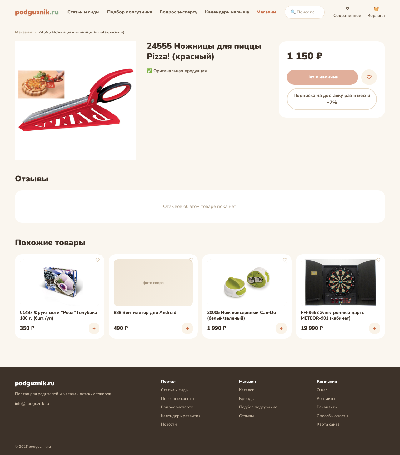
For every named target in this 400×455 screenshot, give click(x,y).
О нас (322, 390)
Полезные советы (177, 399)
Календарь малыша (227, 12)
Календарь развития (181, 416)
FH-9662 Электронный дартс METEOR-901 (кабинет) (332, 315)
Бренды (246, 399)
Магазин (266, 12)
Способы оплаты (332, 416)
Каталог (246, 390)
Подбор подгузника (129, 12)
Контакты (326, 399)
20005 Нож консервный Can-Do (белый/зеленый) (241, 315)
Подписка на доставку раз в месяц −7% (331, 98)
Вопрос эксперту (179, 12)
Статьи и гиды (84, 12)
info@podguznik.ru (32, 404)
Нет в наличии (322, 77)
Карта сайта (328, 424)
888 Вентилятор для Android (145, 313)
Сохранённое (347, 12)
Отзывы (246, 416)
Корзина (376, 12)
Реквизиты (327, 407)
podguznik (37, 12)
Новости (169, 424)
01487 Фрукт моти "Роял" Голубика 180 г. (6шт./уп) (58, 315)
